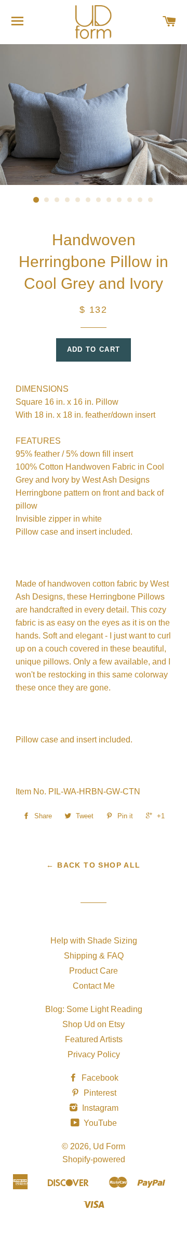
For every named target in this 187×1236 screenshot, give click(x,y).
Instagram (99, 1108)
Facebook (98, 1077)
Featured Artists (94, 1039)
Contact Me (94, 985)
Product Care (93, 970)
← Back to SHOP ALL (93, 865)
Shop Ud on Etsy (93, 1024)
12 (150, 200)
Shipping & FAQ (94, 955)
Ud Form (109, 1146)
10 (130, 200)
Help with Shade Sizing (93, 940)
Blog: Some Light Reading (93, 1009)
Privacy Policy (94, 1054)
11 (140, 200)
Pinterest (99, 1092)
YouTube (99, 1123)
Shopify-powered (93, 1159)
